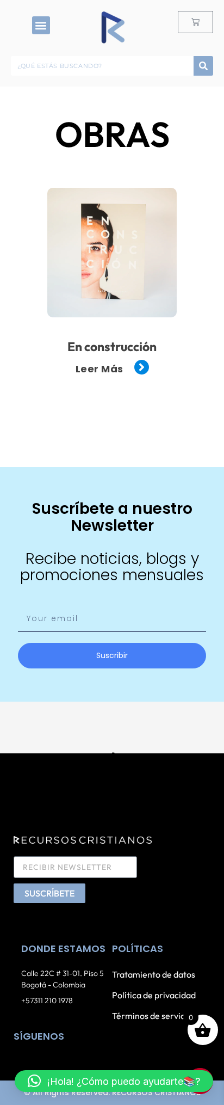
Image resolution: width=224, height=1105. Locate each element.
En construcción (112, 346)
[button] (41, 25)
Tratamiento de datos (153, 974)
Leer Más (99, 369)
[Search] (203, 66)
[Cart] (195, 22)
